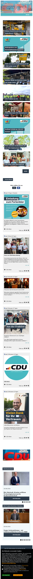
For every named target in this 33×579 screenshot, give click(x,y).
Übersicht (25, 565)
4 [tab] (28, 502)
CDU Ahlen (9, 229)
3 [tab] (26, 502)
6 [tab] (29, 540)
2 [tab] (31, 11)
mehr (26, 265)
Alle (14, 187)
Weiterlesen (16, 498)
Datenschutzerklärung (9, 563)
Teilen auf (21, 230)
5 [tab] (29, 502)
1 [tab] (29, 11)
